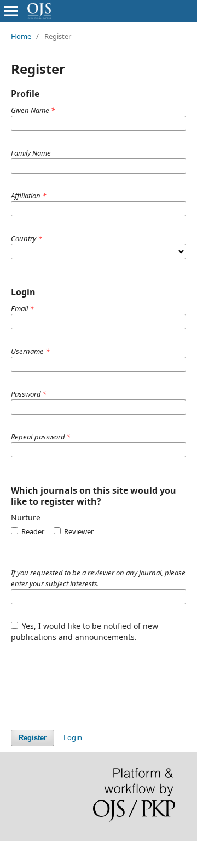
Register (33, 738)
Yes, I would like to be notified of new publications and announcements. (85, 631)
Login (72, 737)
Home (21, 36)
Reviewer (78, 531)
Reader (32, 531)
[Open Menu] (11, 11)
